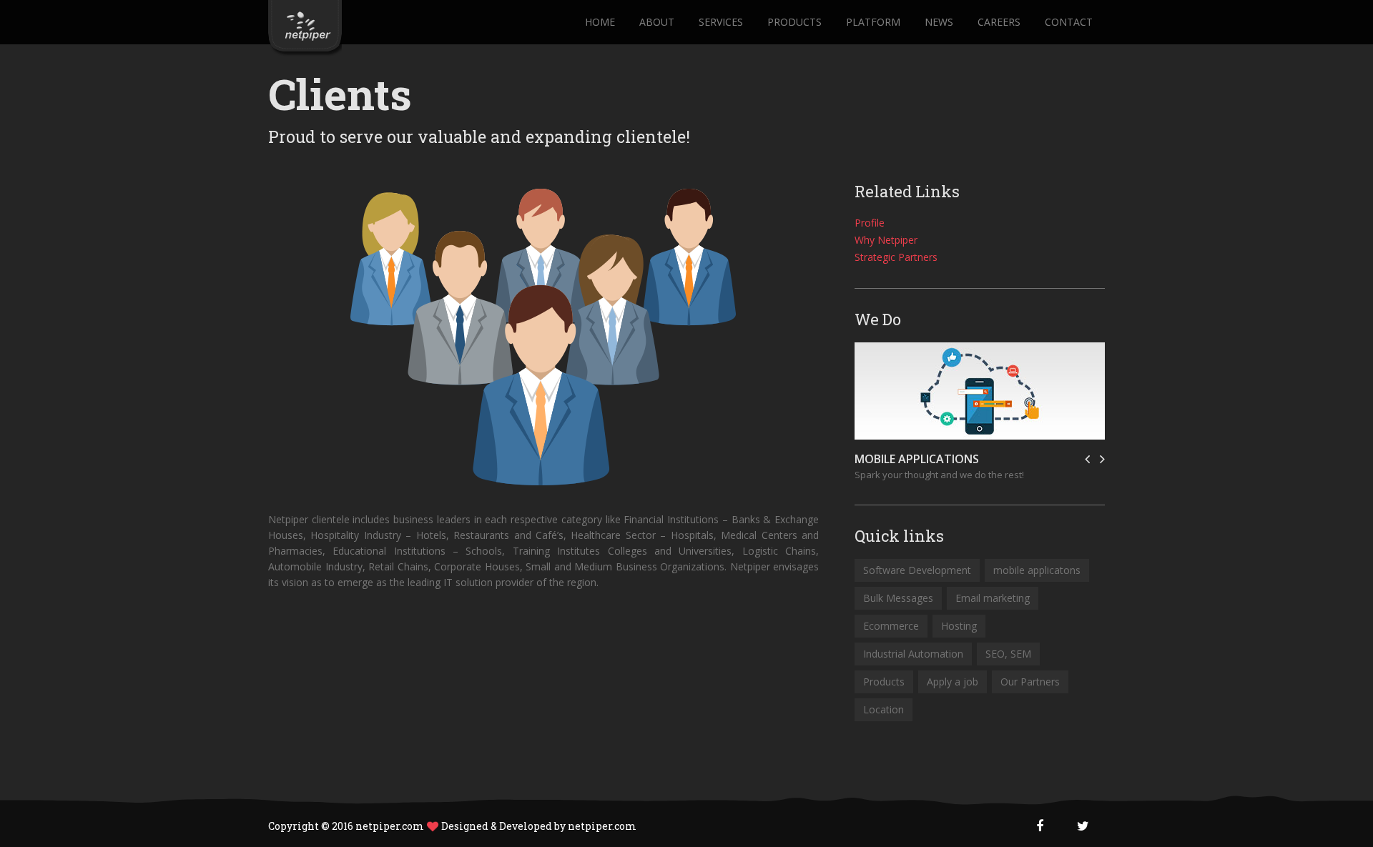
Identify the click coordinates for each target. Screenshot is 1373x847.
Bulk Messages (898, 598)
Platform (873, 22)
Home (600, 22)
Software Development (917, 570)
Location (883, 709)
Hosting (959, 626)
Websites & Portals (914, 459)
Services (721, 22)
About (656, 22)
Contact (1069, 22)
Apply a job (952, 681)
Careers (999, 22)
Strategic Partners (896, 257)
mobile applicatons (1037, 570)
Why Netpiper (886, 240)
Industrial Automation (913, 653)
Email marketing (992, 598)
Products (794, 22)
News (939, 22)
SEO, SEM (1008, 653)
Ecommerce (891, 626)
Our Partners (1030, 681)
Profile (870, 222)
